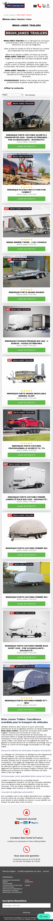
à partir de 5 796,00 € (26, 299)
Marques (12, 15)
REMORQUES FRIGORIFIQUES (12, 892)
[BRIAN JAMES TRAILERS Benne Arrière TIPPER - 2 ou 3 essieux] (26, 221)
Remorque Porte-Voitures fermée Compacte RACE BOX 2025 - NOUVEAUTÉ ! (26, 498)
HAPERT (27, 885)
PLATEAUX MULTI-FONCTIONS (12, 885)
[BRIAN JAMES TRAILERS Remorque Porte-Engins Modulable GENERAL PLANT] (26, 373)
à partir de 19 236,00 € (26, 506)
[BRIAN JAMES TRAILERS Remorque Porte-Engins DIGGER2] (26, 271)
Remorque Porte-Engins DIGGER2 (26, 292)
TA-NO (27, 880)
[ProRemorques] (13, 5)
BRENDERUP (29, 882)
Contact (46, 871)
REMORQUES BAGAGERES (11, 880)
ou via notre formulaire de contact (26, 861)
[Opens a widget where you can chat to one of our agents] (44, 917)
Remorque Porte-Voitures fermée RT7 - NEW (26, 701)
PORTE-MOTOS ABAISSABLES (12, 889)
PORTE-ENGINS (7, 883)
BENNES (5, 882)
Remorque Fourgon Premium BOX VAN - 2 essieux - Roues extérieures (26, 342)
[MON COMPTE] (48, 6)
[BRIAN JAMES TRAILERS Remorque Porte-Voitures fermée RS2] (26, 529)
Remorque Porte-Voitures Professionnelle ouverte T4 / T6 (27, 447)
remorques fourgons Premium (32, 768)
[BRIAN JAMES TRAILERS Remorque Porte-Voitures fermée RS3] (26, 577)
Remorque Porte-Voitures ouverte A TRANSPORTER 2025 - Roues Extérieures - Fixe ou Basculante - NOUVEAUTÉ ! (26, 137)
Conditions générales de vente (29, 871)
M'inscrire (26, 912)
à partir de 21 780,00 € (26, 604)
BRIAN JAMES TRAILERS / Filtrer (18, 19)
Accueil (6, 15)
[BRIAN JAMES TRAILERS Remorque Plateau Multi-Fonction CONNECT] (26, 169)
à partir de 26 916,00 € (26, 657)
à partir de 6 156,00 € (26, 402)
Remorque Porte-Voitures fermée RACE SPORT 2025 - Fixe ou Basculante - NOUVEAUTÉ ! (26, 648)
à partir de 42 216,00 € (26, 710)
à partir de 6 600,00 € (26, 146)
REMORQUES (7, 877)
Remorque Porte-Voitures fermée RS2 (26, 548)
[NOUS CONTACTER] (39, 6)
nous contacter (43, 798)
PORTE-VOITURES (8, 887)
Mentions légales (9, 871)
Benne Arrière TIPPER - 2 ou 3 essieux (26, 242)
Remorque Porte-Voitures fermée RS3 (26, 597)
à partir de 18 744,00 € (26, 555)
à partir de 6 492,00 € (26, 199)
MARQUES (29, 877)
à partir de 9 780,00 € (26, 249)
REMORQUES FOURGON (10, 890)
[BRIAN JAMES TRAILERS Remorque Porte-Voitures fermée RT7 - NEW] (26, 680)
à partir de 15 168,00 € (26, 350)
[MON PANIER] (43, 6)
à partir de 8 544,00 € (26, 455)
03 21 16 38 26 (34, 859)
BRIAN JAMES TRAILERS (26, 142)
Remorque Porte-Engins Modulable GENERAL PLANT (26, 394)
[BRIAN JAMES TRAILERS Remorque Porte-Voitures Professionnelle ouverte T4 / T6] (26, 425)
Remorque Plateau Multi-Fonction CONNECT (26, 191)
